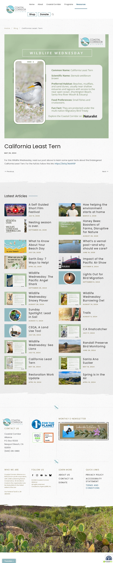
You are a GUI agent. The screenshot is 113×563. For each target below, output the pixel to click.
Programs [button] (68, 4)
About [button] (40, 4)
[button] (53, 14)
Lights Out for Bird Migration (93, 276)
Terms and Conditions (93, 486)
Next (104, 171)
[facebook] (33, 475)
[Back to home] (15, 9)
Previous (10, 171)
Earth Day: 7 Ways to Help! (39, 260)
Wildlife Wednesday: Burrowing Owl (93, 296)
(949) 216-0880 (12, 451)
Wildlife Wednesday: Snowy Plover (38, 296)
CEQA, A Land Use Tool (38, 329)
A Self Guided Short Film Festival (39, 208)
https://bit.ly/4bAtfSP (65, 163)
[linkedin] (46, 475)
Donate (44, 14)
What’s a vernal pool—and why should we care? (95, 244)
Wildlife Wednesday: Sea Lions (41, 345)
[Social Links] (50, 475)
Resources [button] (81, 4)
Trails (87, 313)
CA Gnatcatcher (95, 329)
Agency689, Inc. (45, 486)
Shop (32, 14)
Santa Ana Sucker (90, 361)
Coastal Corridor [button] (53, 4)
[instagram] (37, 475)
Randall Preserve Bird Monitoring (95, 344)
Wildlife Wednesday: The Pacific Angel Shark (41, 278)
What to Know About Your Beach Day (39, 244)
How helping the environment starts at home (95, 208)
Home (31, 4)
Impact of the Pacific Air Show (94, 260)
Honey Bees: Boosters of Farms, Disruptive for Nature (96, 226)
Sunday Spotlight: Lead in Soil (40, 313)
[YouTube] (41, 475)
